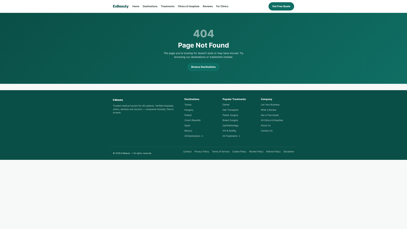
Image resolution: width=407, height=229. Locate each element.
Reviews (208, 6)
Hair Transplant (230, 109)
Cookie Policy (239, 151)
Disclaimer (288, 151)
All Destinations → (193, 136)
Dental (226, 104)
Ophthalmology (230, 125)
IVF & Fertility (229, 130)
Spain (187, 125)
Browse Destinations (203, 66)
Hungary (188, 109)
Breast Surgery (230, 120)
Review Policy (256, 151)
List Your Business (270, 104)
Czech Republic (192, 120)
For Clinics (222, 6)
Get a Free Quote (270, 115)
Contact (187, 151)
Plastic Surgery (230, 115)
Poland (188, 115)
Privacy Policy (201, 151)
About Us (266, 125)
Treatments (167, 6)
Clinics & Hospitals (188, 6)
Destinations (150, 6)
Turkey (188, 104)
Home (135, 6)
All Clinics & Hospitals (272, 120)
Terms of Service (220, 151)
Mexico (188, 130)
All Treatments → (231, 136)
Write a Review (268, 109)
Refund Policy (273, 151)
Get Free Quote (281, 6)
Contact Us (266, 130)
